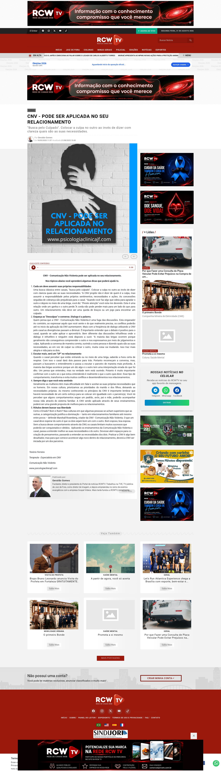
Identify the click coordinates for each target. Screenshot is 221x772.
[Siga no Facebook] (43, 31)
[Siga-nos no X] (110, 711)
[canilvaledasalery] (167, 466)
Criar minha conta (159, 678)
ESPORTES (161, 50)
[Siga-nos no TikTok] (128, 711)
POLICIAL (122, 49)
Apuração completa (179, 65)
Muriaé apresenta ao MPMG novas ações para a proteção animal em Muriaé (140, 55)
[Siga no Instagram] (49, 31)
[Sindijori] (110, 734)
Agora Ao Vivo (147, 31)
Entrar (34, 31)
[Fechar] (194, 736)
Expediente (104, 718)
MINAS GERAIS (105, 49)
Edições (134, 49)
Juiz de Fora (74, 49)
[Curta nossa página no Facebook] (93, 711)
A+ (134, 256)
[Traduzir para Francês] (122, 725)
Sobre (72, 718)
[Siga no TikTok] (66, 31)
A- (125, 256)
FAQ (147, 718)
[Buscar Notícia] (190, 40)
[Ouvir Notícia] (33, 267)
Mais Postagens (110, 658)
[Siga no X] (54, 31)
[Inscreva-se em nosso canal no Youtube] (119, 711)
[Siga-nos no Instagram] (102, 711)
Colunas (90, 49)
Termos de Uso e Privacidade (127, 718)
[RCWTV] (110, 13)
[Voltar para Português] (98, 725)
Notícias (148, 49)
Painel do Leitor (87, 718)
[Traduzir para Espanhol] (114, 725)
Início (60, 49)
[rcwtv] (110, 87)
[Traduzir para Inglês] (106, 725)
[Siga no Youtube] (60, 31)
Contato (155, 718)
